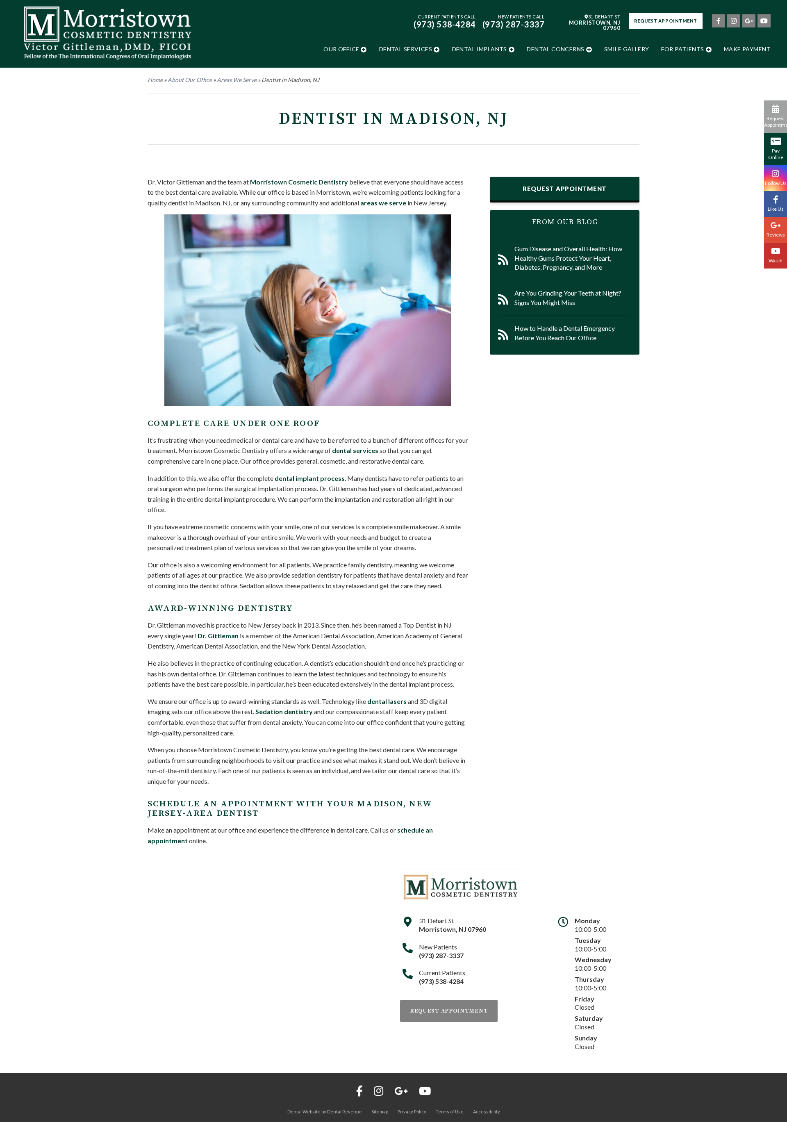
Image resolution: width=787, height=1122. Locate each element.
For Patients (682, 49)
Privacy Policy (412, 1111)
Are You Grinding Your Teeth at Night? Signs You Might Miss (567, 297)
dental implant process (310, 478)
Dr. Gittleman (218, 636)
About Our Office (190, 79)
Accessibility (486, 1111)
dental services (355, 450)
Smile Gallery (626, 49)
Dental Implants (479, 49)
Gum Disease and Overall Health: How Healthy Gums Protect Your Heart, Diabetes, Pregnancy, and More (568, 258)
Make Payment (747, 49)
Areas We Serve (237, 79)
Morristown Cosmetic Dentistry (299, 182)
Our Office (341, 49)
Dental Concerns (555, 49)
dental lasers (387, 701)
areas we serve (383, 203)
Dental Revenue (344, 1111)
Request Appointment (665, 20)
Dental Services (405, 49)
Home (155, 79)
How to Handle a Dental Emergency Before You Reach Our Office (564, 332)
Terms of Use (450, 1111)
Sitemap (379, 1111)
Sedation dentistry (284, 711)
